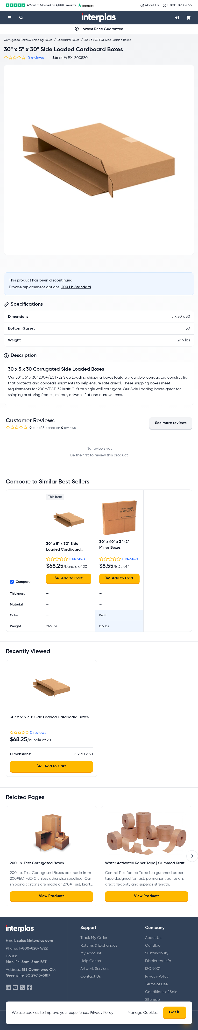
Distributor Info (158, 961)
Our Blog (153, 946)
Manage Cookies (142, 1013)
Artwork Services (94, 969)
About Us (153, 938)
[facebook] (29, 987)
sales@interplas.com (35, 941)
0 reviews (36, 58)
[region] (99, 160)
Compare (23, 581)
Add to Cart (72, 578)
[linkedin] (8, 987)
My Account (90, 953)
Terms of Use (156, 984)
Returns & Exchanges (98, 946)
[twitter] (22, 987)
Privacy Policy (157, 977)
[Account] (177, 17)
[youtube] (15, 987)
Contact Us (90, 977)
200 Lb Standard (76, 287)
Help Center (90, 961)
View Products (51, 896)
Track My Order (93, 938)
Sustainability (156, 953)
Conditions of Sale (161, 992)
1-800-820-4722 (33, 949)
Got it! (174, 1012)
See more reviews (170, 423)
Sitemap (152, 1000)
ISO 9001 (152, 969)
